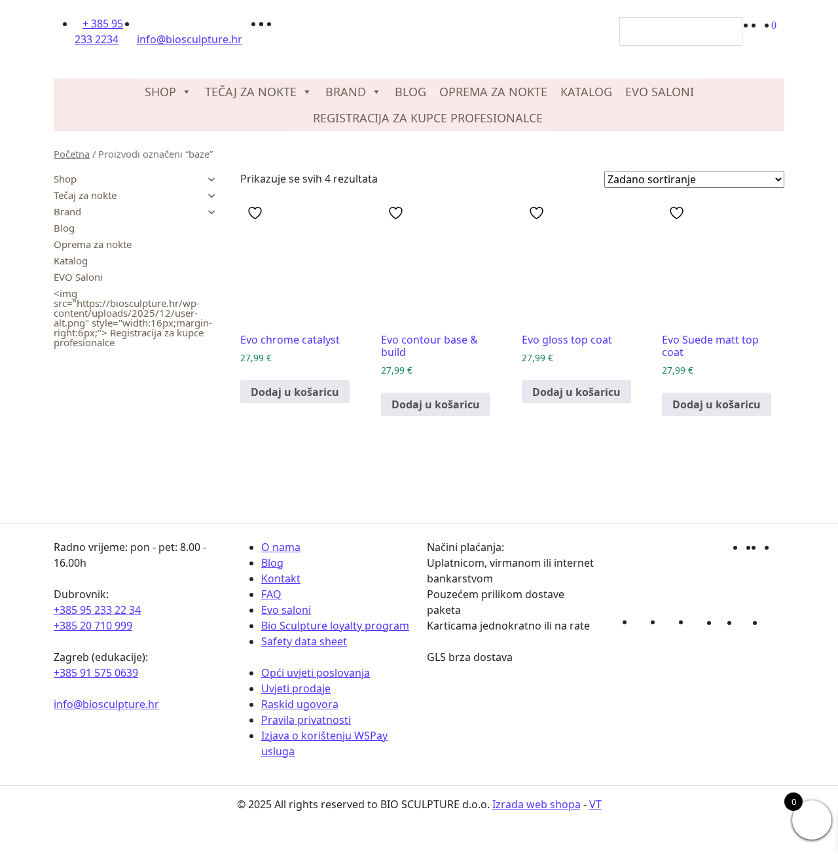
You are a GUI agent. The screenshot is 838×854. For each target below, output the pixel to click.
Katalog (586, 91)
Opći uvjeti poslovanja (315, 673)
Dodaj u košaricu (295, 392)
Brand (345, 91)
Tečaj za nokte (251, 91)
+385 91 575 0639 (96, 673)
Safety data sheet (304, 641)
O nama (281, 547)
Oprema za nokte (493, 91)
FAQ (271, 594)
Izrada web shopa (536, 804)
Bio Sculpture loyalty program (335, 625)
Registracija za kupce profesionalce (426, 118)
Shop (160, 91)
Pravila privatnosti (306, 720)
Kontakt (281, 578)
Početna (72, 153)
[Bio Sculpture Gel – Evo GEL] (413, 36)
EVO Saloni (659, 91)
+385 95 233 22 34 (97, 610)
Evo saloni (286, 610)
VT (595, 804)
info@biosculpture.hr (106, 704)
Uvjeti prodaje (296, 688)
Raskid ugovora (299, 704)
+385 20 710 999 (93, 625)
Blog (410, 91)
